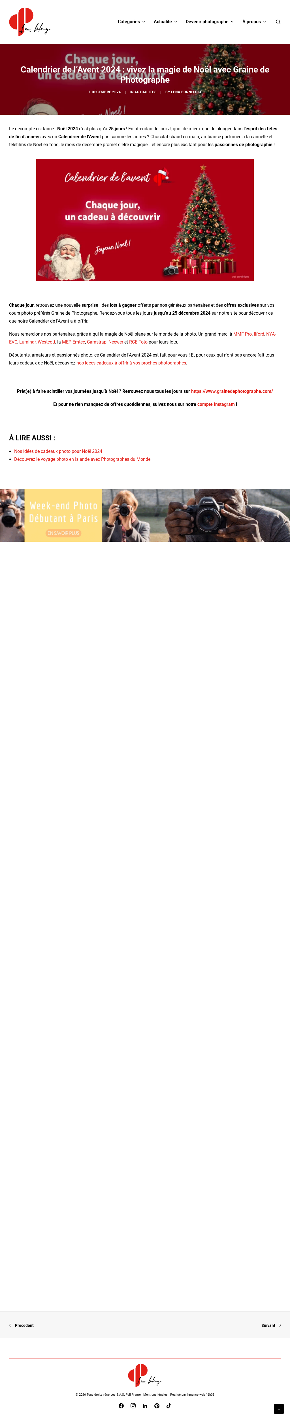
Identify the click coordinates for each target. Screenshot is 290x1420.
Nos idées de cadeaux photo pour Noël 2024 (58, 451)
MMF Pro (242, 334)
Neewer (115, 342)
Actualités (145, 92)
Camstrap (96, 342)
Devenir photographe (207, 21)
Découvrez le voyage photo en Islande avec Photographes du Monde (82, 459)
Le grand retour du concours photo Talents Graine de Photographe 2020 (106, 1022)
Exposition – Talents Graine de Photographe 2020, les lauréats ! (97, 1271)
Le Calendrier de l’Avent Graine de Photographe (79, 773)
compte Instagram (216, 404)
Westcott (46, 342)
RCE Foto (138, 342)
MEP (66, 342)
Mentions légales (155, 1394)
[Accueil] (145, 1375)
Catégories (129, 21)
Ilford (259, 334)
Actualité (163, 21)
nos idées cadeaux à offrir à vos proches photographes (131, 363)
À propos (251, 21)
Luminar (27, 342)
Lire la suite (46, 786)
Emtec (78, 342)
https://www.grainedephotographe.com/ (232, 391)
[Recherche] (278, 22)
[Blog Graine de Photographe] (30, 22)
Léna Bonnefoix (186, 92)
